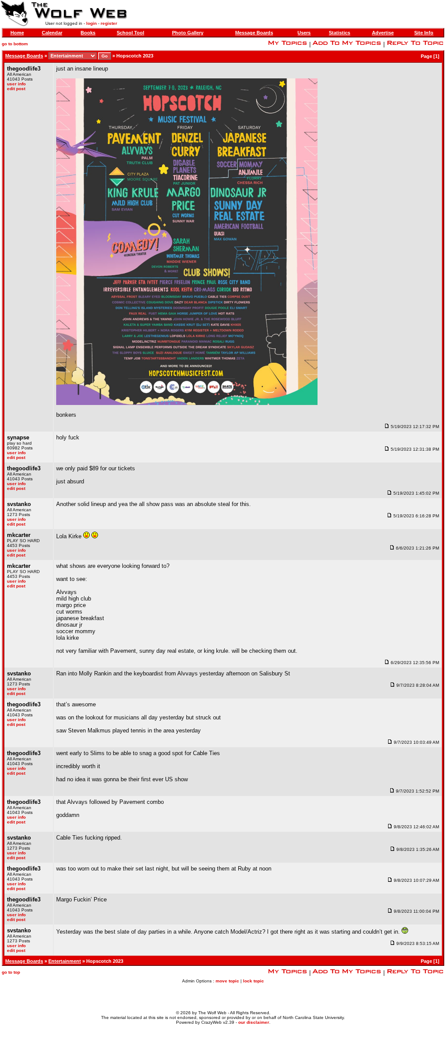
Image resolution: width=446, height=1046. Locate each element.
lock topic (253, 981)
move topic (227, 981)
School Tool (130, 32)
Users (304, 32)
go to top (11, 972)
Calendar (52, 32)
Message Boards (254, 32)
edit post (16, 88)
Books (88, 32)
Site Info (423, 32)
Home (17, 32)
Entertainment (64, 961)
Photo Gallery (187, 32)
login (91, 23)
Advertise (383, 32)
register (109, 23)
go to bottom (15, 43)
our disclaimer (253, 1022)
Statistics (339, 32)
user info (16, 83)
